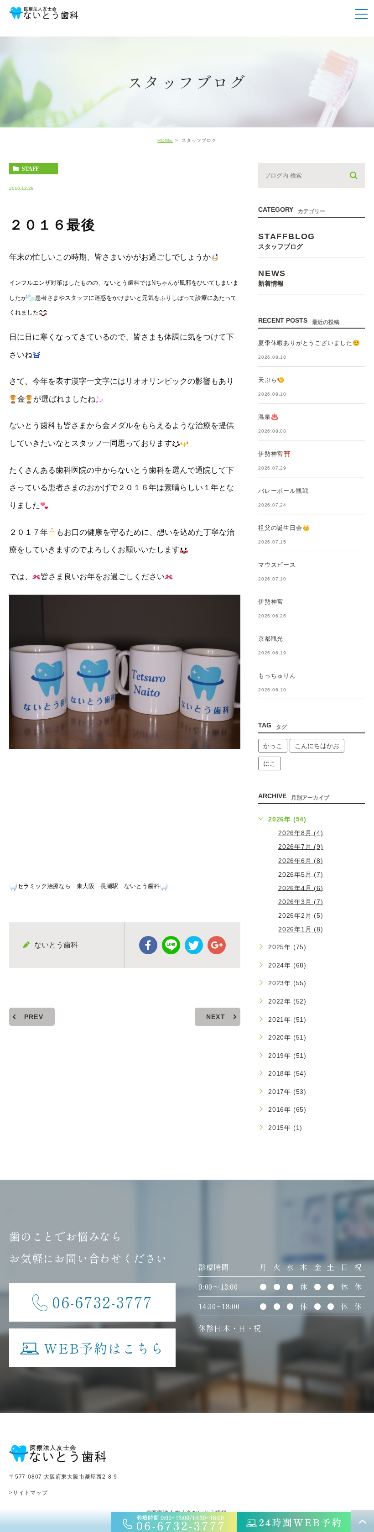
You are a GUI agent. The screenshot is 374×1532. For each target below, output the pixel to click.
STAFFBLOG (286, 241)
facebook (148, 945)
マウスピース (277, 564)
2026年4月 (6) (300, 887)
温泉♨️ (268, 416)
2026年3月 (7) (300, 901)
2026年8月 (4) (300, 833)
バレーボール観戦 (283, 490)
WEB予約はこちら (104, 1347)
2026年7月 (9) (300, 846)
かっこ (272, 745)
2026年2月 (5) (300, 915)
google (217, 945)
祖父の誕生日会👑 (284, 527)
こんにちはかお (317, 745)
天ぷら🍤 (271, 379)
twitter (194, 945)
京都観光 (270, 638)
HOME (165, 140)
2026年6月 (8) (300, 860)
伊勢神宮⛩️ (274, 453)
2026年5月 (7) (300, 874)
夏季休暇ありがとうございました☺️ (309, 343)
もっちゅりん (277, 675)
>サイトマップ (28, 1493)
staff (30, 169)
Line (171, 945)
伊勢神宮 (270, 601)
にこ (269, 763)
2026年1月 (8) (300, 929)
